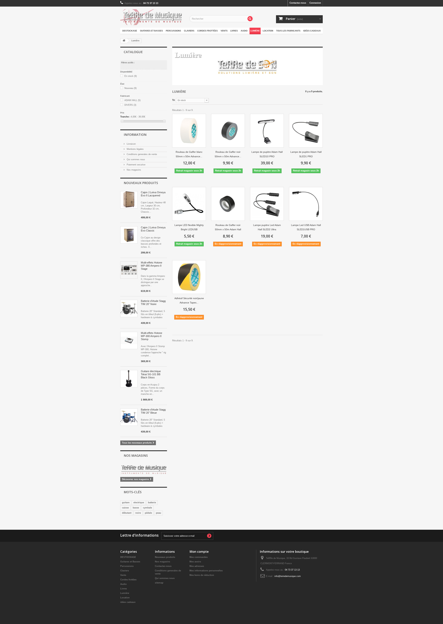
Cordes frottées (207, 31)
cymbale (147, 507)
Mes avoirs (195, 561)
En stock (130, 76)
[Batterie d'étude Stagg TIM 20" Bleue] (129, 417)
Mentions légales (135, 149)
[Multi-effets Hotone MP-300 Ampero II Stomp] (129, 340)
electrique (138, 502)
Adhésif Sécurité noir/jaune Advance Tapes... (189, 300)
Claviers (189, 31)
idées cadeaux (312, 31)
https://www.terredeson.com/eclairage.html (228, 75)
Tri (173, 100)
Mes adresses (196, 566)
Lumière (255, 31)
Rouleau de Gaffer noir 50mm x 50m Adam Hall (228, 227)
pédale (148, 513)
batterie (152, 502)
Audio (244, 31)
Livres (234, 31)
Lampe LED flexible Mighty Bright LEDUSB (189, 227)
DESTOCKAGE (129, 31)
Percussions (173, 31)
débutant (126, 513)
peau (158, 513)
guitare (125, 502)
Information (135, 135)
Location (268, 31)
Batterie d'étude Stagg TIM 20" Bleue (153, 411)
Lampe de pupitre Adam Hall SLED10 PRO (267, 154)
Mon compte (199, 551)
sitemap (159, 582)
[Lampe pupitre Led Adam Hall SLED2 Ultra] (267, 204)
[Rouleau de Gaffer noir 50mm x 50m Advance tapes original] (228, 131)
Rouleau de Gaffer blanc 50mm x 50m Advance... (189, 154)
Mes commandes (198, 557)
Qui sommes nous (135, 159)
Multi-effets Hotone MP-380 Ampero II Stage (151, 265)
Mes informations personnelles (206, 570)
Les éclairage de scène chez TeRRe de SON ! (232, 66)
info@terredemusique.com (287, 576)
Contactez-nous (298, 3)
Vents (224, 31)
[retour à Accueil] (124, 41)
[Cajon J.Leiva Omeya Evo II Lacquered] (129, 199)
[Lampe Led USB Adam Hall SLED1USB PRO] (306, 204)
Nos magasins (133, 169)
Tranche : (125, 116)
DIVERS (130, 105)
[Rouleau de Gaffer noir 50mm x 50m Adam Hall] (228, 204)
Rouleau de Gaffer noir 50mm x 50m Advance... (228, 154)
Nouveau (130, 88)
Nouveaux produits (141, 183)
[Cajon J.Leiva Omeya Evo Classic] (129, 235)
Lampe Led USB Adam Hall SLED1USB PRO (306, 227)
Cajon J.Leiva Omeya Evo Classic (153, 229)
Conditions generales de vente (141, 154)
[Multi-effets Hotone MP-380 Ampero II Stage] (129, 270)
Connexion (315, 3)
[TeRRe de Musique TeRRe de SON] (152, 17)
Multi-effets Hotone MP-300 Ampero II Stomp (151, 336)
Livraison (131, 144)
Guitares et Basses (151, 31)
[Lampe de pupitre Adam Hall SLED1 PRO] (306, 131)
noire (138, 513)
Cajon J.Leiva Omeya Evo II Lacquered (153, 194)
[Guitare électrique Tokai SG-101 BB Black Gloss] (129, 378)
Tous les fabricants (288, 31)
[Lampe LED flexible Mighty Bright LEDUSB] (189, 204)
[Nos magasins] (143, 469)
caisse (125, 507)
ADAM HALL (132, 100)
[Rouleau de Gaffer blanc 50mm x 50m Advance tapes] (189, 131)
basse (136, 507)
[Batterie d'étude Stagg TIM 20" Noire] (129, 308)
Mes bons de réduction (201, 575)
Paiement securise (135, 164)
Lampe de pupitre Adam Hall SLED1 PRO (306, 154)
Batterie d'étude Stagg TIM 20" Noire (153, 302)
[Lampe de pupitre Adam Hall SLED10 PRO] (267, 131)
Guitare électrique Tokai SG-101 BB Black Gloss (151, 374)
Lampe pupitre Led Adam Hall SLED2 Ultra (267, 227)
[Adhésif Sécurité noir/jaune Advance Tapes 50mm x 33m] (189, 277)
